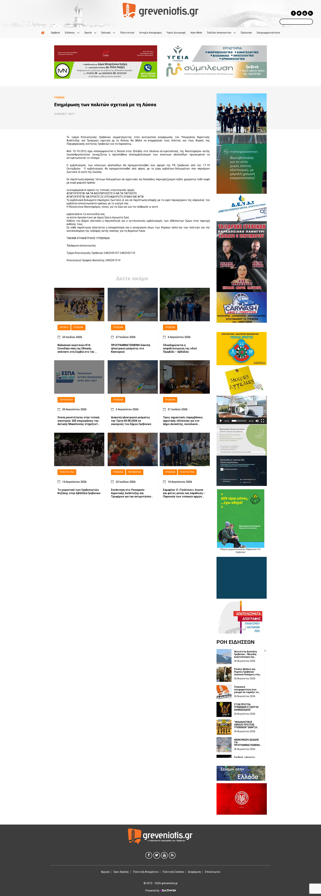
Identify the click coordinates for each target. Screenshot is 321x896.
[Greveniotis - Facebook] (293, 13)
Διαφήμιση (194, 871)
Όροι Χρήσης (121, 871)
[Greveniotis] (160, 10)
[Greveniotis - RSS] (310, 13)
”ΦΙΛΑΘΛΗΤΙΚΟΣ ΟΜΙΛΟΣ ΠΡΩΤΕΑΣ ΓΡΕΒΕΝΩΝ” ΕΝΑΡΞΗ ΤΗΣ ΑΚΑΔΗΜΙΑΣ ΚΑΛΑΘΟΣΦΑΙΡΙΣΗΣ (245, 725)
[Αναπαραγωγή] (221, 420)
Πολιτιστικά (67, 472)
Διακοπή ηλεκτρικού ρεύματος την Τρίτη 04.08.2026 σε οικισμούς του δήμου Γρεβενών (131, 421)
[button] (241, 410)
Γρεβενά (78, 327)
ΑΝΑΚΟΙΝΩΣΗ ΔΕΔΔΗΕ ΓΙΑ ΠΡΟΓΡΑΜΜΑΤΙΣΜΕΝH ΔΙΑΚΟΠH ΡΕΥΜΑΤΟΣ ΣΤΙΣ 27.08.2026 (247, 742)
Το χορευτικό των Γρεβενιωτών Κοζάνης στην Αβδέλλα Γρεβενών (79, 491)
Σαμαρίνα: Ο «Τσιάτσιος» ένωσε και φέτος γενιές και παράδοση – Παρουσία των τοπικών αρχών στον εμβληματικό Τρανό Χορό (184, 493)
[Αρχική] (43, 32)
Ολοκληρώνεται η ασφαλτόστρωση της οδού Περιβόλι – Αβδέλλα (180, 348)
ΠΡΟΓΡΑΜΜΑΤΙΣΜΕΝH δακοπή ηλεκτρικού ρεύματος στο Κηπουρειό (130, 348)
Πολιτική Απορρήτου (145, 871)
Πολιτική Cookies (173, 871)
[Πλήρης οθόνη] (262, 420)
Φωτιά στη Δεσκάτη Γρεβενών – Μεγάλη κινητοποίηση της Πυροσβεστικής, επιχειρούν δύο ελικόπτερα (245, 654)
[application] (242, 410)
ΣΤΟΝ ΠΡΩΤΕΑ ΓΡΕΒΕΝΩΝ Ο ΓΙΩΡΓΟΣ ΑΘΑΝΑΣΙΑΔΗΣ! (246, 707)
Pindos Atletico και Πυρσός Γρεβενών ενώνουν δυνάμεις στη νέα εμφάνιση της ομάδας (246, 672)
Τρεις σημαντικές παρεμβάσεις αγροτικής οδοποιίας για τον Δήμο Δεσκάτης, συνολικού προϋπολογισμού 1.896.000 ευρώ (184, 421)
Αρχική (105, 871)
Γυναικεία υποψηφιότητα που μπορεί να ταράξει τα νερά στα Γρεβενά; (246, 690)
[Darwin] (168, 890)
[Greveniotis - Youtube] (304, 13)
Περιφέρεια (66, 399)
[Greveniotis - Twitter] (299, 13)
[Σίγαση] (257, 420)
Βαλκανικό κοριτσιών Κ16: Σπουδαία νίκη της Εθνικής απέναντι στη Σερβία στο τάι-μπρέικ (76, 349)
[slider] (239, 421)
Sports (64, 327)
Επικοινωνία (212, 871)
